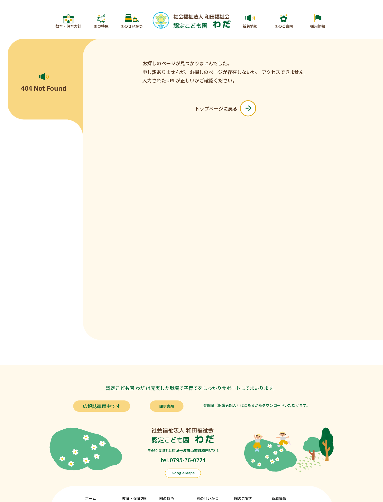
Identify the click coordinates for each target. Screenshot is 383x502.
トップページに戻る (216, 108)
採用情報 (317, 26)
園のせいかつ (132, 26)
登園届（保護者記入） (221, 405)
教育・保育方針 (68, 26)
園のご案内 (284, 26)
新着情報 (250, 26)
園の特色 (101, 26)
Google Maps (183, 472)
